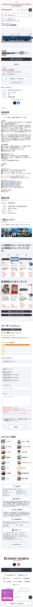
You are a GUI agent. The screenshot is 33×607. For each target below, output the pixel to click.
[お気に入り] (21, 10)
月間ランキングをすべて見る (16, 315)
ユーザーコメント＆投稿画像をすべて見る (11, 329)
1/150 (14, 92)
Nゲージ (10, 92)
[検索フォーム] (26, 10)
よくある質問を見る (15, 544)
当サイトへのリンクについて (24, 591)
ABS (9, 94)
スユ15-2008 (5, 191)
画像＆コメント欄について (16, 332)
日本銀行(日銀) (11, 206)
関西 (9, 208)
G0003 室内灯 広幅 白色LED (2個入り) (11, 184)
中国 (12, 208)
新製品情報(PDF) (15, 177)
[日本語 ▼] (18, 10)
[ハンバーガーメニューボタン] (30, 9)
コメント (5, 394)
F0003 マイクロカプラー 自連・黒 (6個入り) (13, 187)
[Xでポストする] (14, 102)
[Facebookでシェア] (18, 102)
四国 (15, 208)
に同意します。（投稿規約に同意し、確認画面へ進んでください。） (17, 419)
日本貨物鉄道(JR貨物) (21, 206)
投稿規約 (6, 419)
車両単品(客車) (11, 97)
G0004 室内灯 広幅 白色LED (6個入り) (11, 186)
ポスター (13, 176)
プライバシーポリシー (24, 588)
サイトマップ (16, 593)
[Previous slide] (1, 38)
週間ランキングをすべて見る (16, 311)
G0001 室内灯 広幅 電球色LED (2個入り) (12, 181)
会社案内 (8, 588)
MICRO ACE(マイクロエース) (15, 90)
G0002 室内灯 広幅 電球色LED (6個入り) (12, 183)
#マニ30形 (3, 107)
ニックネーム (6, 385)
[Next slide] (32, 38)
